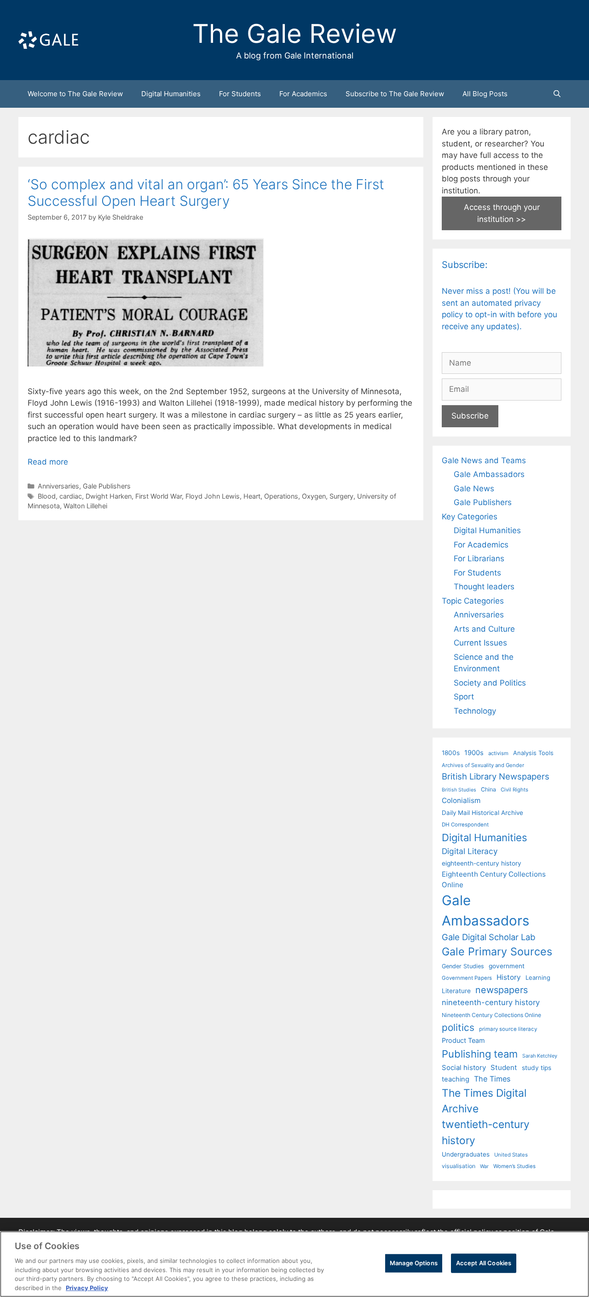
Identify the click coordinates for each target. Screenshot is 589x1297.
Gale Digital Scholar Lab (488, 937)
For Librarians (479, 558)
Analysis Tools (533, 752)
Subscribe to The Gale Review (395, 93)
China (488, 789)
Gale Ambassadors (489, 474)
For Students (240, 93)
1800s (451, 752)
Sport (464, 696)
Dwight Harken (109, 496)
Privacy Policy (87, 1287)
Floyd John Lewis (212, 496)
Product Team (463, 1040)
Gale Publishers (107, 486)
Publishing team (480, 1054)
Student (504, 1067)
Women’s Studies (514, 1166)
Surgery (341, 496)
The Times (492, 1078)
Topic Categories (473, 600)
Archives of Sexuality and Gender (483, 765)
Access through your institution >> (502, 213)
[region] (294, 1264)
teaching (455, 1079)
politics (458, 1027)
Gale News (474, 488)
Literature (456, 991)
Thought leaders (484, 586)
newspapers (501, 989)
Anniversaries (58, 486)
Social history (464, 1068)
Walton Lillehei (85, 506)
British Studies (459, 790)
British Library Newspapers (495, 776)
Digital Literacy (470, 851)
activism (498, 753)
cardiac (70, 496)
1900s (474, 753)
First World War (158, 496)
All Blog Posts (485, 93)
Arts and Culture (484, 629)
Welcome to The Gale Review (75, 93)
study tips (536, 1067)
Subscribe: (465, 264)
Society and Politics (490, 682)
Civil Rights (514, 789)
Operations (281, 496)
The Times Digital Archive (484, 1101)
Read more (48, 461)
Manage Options (414, 1263)
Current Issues (480, 642)
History (509, 977)
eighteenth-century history (481, 863)
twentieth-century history (486, 1132)
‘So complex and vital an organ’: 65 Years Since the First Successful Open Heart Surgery (206, 192)
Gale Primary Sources (497, 951)
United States (511, 1155)
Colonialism (461, 800)
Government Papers (467, 978)
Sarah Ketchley (539, 1056)
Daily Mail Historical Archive (482, 812)
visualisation (458, 1166)
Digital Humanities (171, 93)
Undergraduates (466, 1154)
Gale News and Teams (484, 460)
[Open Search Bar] (557, 94)
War (484, 1166)
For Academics (303, 93)
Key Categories (469, 516)
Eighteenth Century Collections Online (494, 879)
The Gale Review (294, 33)
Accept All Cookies (483, 1263)
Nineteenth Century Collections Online (491, 1015)
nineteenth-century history (491, 1002)
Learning (537, 977)
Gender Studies (463, 966)
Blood (47, 496)
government (507, 966)
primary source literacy (508, 1029)
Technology (475, 710)
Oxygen (314, 496)
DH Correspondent (465, 824)
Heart (251, 496)
